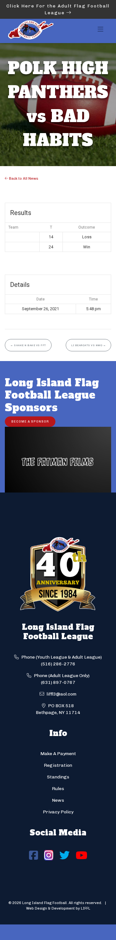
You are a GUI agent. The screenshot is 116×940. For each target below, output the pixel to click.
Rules (58, 788)
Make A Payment (58, 753)
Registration (58, 765)
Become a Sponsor (30, 421)
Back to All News (23, 178)
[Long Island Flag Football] (30, 31)
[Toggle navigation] (101, 31)
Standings (58, 777)
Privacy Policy (58, 812)
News (58, 800)
